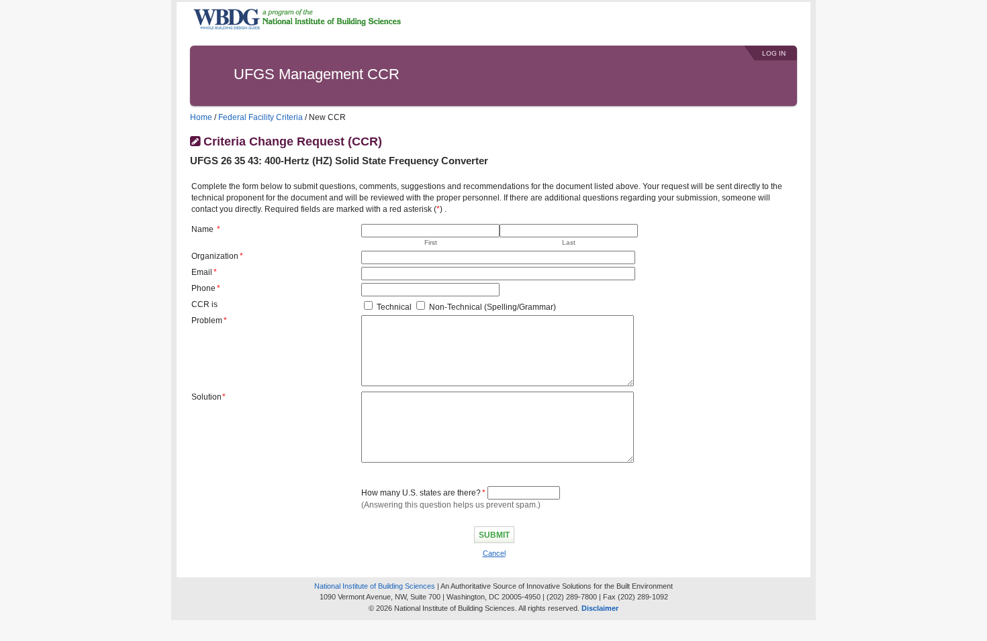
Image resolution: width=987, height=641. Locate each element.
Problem (206, 320)
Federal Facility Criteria (260, 117)
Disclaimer (599, 608)
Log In (774, 53)
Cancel (494, 553)
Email (201, 272)
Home (201, 117)
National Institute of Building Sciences (374, 586)
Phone (203, 288)
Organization (214, 256)
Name (202, 229)
